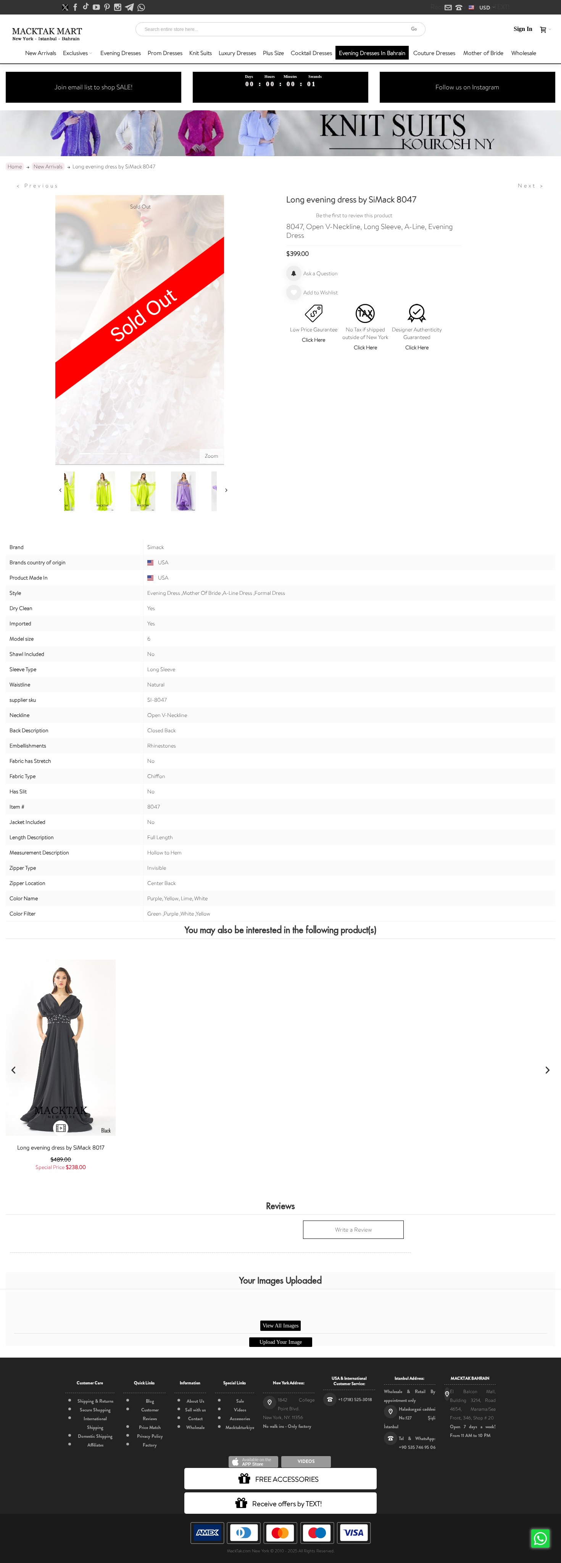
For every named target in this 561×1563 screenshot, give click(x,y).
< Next (531, 185)
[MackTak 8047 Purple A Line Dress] (192, 491)
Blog (150, 1401)
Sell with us (195, 1409)
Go (414, 28)
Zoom (211, 456)
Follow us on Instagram (467, 87)
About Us (195, 1401)
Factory (150, 1445)
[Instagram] (118, 7)
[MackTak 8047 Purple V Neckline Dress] (152, 491)
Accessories (240, 1418)
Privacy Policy (150, 1436)
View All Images (280, 1326)
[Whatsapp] (141, 8)
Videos (240, 1409)
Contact (195, 1418)
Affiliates (95, 1445)
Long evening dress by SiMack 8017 (60, 1147)
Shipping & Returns (95, 1401)
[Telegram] (130, 7)
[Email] (449, 8)
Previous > (37, 185)
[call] (459, 8)
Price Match (150, 1427)
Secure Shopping (95, 1409)
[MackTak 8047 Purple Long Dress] (71, 491)
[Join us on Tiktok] (86, 7)
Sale (240, 1401)
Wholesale (195, 1427)
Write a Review (353, 1230)
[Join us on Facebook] (76, 7)
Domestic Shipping (95, 1436)
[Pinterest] (107, 7)
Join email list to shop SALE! (93, 87)
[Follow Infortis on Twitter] (65, 7)
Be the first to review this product (354, 215)
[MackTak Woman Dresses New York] (46, 34)
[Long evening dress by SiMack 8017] (61, 1048)
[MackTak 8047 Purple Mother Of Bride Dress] (111, 491)
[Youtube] (97, 7)
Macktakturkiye (240, 1427)
